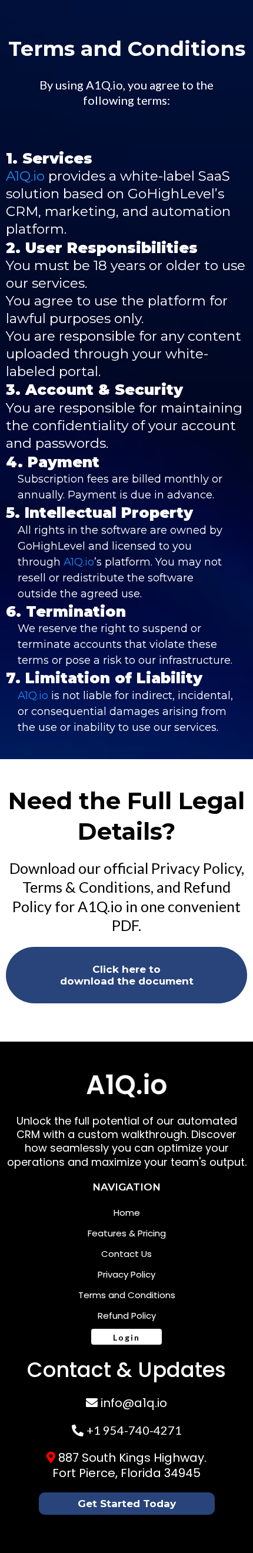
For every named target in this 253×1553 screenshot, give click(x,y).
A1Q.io (104, 85)
